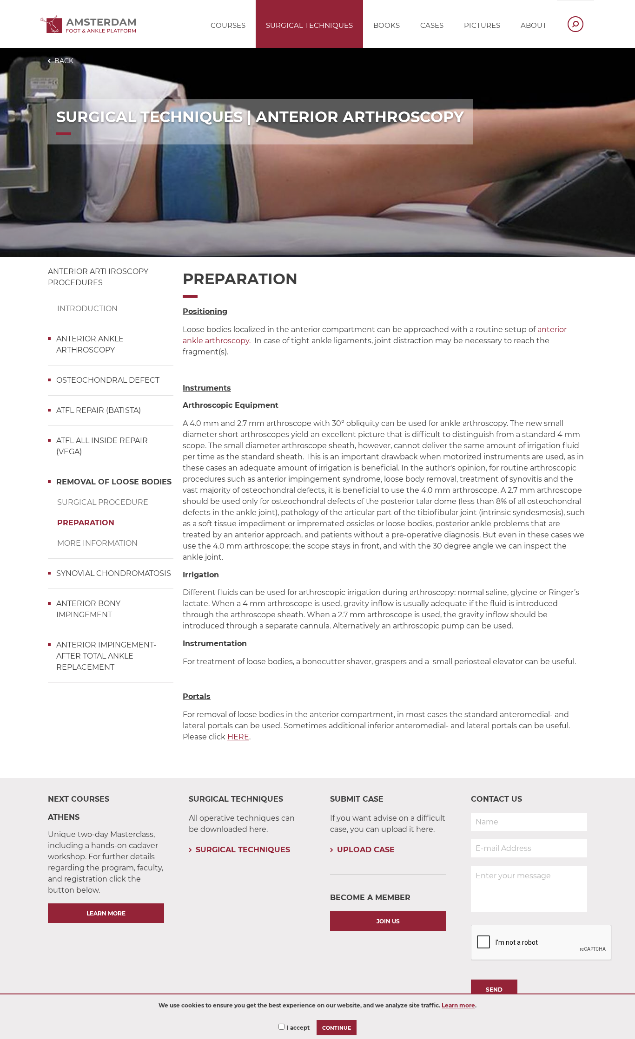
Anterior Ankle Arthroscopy (90, 344)
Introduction (87, 308)
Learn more (458, 1005)
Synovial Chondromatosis (113, 573)
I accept (298, 1027)
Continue (336, 1028)
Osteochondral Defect (107, 380)
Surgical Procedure (102, 502)
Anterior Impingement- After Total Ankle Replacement (106, 656)
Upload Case (366, 849)
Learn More (106, 913)
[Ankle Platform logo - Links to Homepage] (91, 30)
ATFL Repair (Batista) (98, 410)
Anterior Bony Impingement (88, 609)
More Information (97, 543)
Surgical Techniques (243, 849)
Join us (388, 921)
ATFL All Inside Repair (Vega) (102, 446)
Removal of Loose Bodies (114, 481)
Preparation (85, 522)
